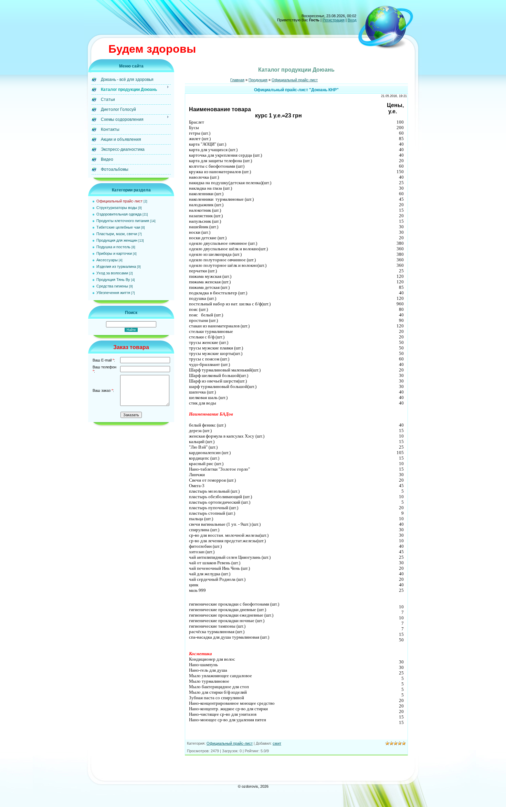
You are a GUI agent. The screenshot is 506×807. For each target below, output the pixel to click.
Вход (352, 20)
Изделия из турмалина (116, 266)
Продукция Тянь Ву (113, 279)
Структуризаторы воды (116, 208)
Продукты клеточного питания (122, 221)
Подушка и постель (113, 247)
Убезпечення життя (113, 293)
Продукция (258, 80)
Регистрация (334, 20)
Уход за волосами (112, 273)
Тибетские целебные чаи (118, 227)
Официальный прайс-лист (119, 201)
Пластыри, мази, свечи (116, 234)
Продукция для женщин (116, 240)
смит (277, 743)
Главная (237, 80)
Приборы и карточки (114, 253)
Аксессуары (107, 260)
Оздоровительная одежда (118, 214)
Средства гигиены (112, 286)
